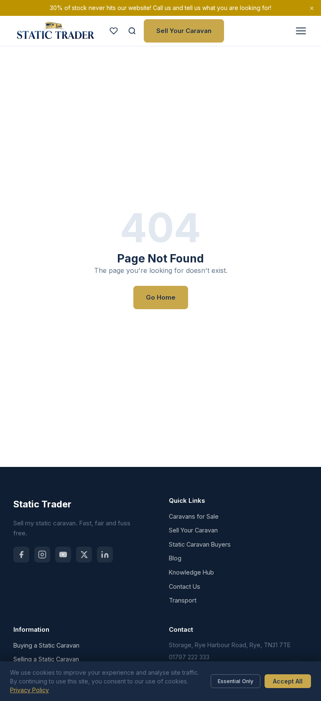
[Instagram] (42, 554)
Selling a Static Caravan (46, 659)
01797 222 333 (189, 657)
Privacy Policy (29, 689)
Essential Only (235, 681)
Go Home (161, 297)
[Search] (132, 31)
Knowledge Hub (191, 572)
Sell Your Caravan (183, 31)
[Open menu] (301, 31)
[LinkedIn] (105, 554)
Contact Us (184, 586)
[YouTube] (63, 554)
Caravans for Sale (194, 516)
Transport (182, 600)
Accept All (288, 681)
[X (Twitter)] (84, 554)
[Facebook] (21, 554)
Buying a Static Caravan (46, 645)
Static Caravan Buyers (200, 544)
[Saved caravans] (113, 31)
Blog (175, 558)
